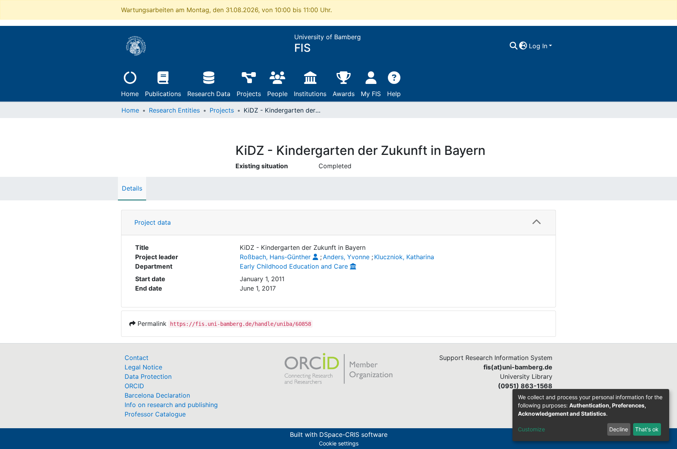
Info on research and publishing (171, 405)
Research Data (208, 94)
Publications (163, 94)
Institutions (310, 94)
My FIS (371, 94)
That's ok (647, 429)
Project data (152, 222)
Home (130, 94)
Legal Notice (143, 367)
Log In (538, 46)
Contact (136, 358)
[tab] (338, 222)
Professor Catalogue (155, 414)
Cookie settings (338, 443)
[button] (523, 46)
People (277, 94)
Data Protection (148, 376)
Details (132, 188)
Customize (531, 429)
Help (394, 94)
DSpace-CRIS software (353, 434)
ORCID (134, 386)
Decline (618, 429)
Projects (249, 94)
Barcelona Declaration (157, 395)
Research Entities (174, 110)
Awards (344, 94)
